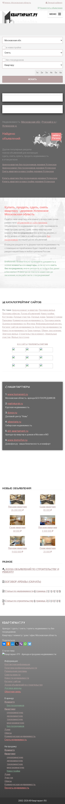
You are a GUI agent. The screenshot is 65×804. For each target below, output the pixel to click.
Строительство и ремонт (31, 334)
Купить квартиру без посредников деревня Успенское (29, 178)
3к (46, 72)
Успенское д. (9, 125)
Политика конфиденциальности (21, 668)
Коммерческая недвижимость (28, 320)
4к (51, 72)
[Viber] (21, 644)
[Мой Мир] (12, 644)
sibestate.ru (14, 421)
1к (37, 72)
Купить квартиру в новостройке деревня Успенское (28, 181)
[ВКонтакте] (4, 644)
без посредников (15, 59)
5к (56, 72)
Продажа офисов (11, 313)
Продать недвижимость (17, 788)
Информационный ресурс (49, 324)
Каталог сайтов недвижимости (18, 327)
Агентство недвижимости (48, 327)
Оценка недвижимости (14, 324)
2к (42, 72)
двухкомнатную (15, 716)
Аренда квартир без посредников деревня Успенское (29, 164)
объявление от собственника (32, 223)
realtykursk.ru (15, 403)
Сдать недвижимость (16, 739)
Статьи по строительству (19, 600)
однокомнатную (15, 712)
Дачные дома (38, 317)
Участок (9, 777)
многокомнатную (15, 723)
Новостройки (47, 313)
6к (60, 72)
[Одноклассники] (8, 644)
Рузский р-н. (49, 122)
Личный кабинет (54, 3)
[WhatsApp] (25, 644)
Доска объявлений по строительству (24, 685)
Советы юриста (12, 674)
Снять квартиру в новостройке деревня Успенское (28, 171)
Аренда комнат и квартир (25, 310)
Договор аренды (13, 688)
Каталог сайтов (13, 681)
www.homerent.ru (17, 394)
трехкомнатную (15, 719)
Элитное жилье (10, 334)
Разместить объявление (51, 8)
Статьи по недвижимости (19, 591)
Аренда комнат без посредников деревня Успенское (29, 168)
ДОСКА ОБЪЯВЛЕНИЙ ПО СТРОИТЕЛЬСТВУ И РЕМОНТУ (30, 570)
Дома (7, 729)
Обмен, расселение (51, 330)
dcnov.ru (12, 412)
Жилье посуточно (20, 337)
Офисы (8, 733)
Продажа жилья (47, 310)
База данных (34, 330)
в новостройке (13, 47)
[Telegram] (29, 644)
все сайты (22, 344)
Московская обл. (30, 122)
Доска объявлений (30, 313)
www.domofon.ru (17, 440)
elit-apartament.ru (17, 430)
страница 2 (41, 591)
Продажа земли (52, 320)
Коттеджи (7, 317)
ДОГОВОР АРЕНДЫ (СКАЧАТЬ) (23, 581)
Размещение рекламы (16, 671)
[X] (17, 644)
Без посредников (15, 705)
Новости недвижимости (14, 330)
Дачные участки (21, 317)
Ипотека (31, 324)
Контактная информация (17, 664)
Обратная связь (13, 691)
